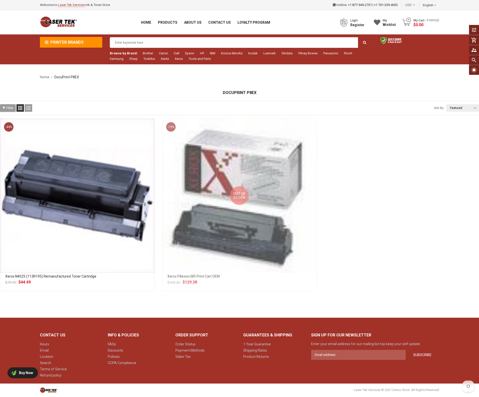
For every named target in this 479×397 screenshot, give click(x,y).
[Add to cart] (77, 212)
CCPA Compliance (122, 363)
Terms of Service (53, 369)
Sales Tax (183, 357)
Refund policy (50, 375)
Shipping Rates (255, 350)
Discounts (115, 350)
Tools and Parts (200, 59)
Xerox (179, 59)
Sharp (133, 59)
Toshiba (149, 59)
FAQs (112, 344)
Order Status (185, 344)
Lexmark (269, 53)
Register (357, 25)
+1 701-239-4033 (386, 5)
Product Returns (256, 357)
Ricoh (348, 53)
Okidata (287, 53)
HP (202, 53)
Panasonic (330, 53)
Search (45, 363)
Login (354, 20)
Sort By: (439, 108)
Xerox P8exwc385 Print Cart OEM (193, 276)
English (428, 5)
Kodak (253, 53)
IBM (212, 53)
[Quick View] (88, 212)
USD (416, 5)
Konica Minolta (231, 53)
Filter (9, 108)
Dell (176, 53)
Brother (148, 53)
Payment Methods (190, 350)
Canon (163, 53)
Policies (114, 357)
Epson (189, 53)
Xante (165, 59)
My (389, 22)
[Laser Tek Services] (48, 390)
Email (44, 350)
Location (46, 357)
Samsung (116, 59)
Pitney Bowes (308, 53)
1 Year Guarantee (257, 344)
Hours (44, 344)
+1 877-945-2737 (360, 5)
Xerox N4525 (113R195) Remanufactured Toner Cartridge (50, 276)
